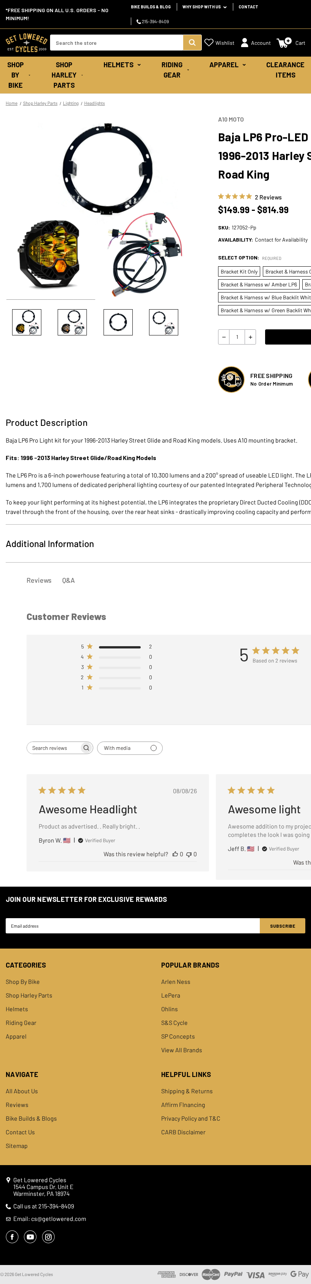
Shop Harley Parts (64, 74)
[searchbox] (53, 748)
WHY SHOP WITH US (201, 6)
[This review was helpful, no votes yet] (175, 853)
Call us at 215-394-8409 (43, 1206)
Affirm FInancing (183, 1104)
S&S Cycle (174, 1022)
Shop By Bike (15, 74)
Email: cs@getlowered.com (49, 1218)
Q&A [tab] (68, 580)
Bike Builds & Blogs (31, 1118)
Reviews (17, 1104)
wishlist (224, 43)
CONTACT (248, 6)
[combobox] (116, 43)
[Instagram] (48, 1236)
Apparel (224, 64)
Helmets (119, 64)
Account (261, 43)
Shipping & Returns (187, 1091)
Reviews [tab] (39, 580)
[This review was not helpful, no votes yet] (189, 853)
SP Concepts (178, 1036)
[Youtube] (30, 1236)
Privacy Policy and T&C (190, 1118)
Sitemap (17, 1145)
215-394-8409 (155, 21)
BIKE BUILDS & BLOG (151, 6)
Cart (300, 43)
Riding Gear (172, 69)
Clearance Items (285, 69)
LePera (170, 995)
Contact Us (20, 1132)
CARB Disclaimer (183, 1132)
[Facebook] (12, 1236)
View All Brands (181, 1050)
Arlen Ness (175, 981)
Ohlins (169, 1009)
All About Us (22, 1091)
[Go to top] (298, 1264)
